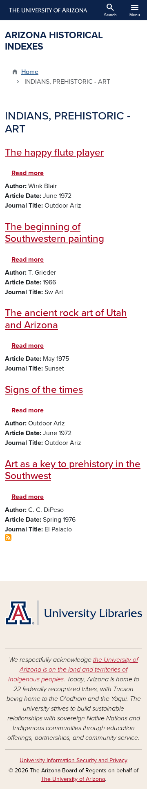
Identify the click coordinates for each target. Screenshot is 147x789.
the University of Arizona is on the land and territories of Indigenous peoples (73, 669)
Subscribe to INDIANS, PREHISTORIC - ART (8, 537)
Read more (27, 173)
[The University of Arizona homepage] (47, 10)
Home (29, 72)
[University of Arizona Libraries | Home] (73, 612)
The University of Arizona (73, 779)
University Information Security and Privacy (73, 760)
